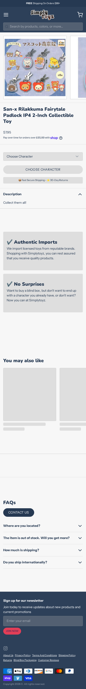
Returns (7, 660)
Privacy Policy (23, 655)
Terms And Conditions (44, 655)
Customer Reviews (48, 660)
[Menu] (7, 14)
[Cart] (78, 14)
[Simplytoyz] (43, 14)
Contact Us (18, 512)
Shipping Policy (66, 655)
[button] (43, 169)
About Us (8, 655)
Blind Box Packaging (25, 660)
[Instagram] (5, 648)
